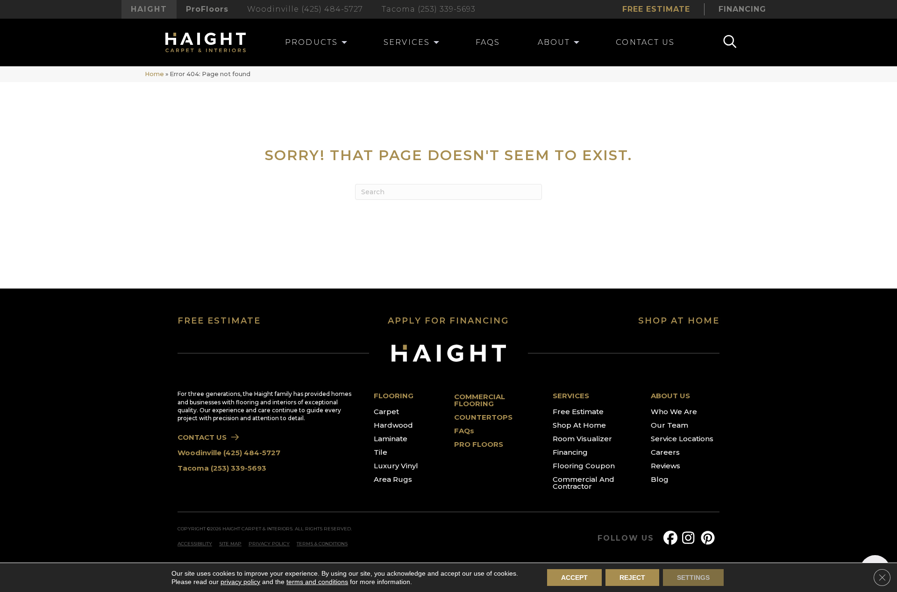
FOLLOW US (626, 538)
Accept (574, 577)
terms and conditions (317, 581)
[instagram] (691, 538)
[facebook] (672, 538)
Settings (693, 577)
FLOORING (393, 395)
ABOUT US (670, 395)
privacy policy (240, 581)
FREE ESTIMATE (219, 321)
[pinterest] (710, 538)
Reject (632, 577)
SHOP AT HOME (678, 321)
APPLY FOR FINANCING (448, 321)
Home (154, 74)
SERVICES (571, 395)
